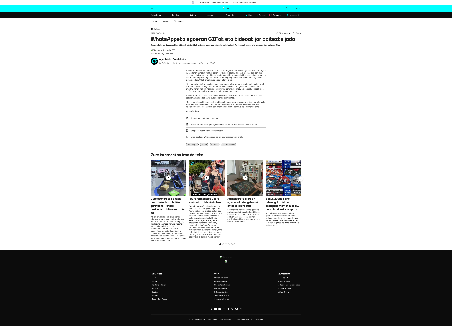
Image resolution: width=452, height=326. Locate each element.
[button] (300, 178)
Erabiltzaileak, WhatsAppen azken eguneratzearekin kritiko (217, 137)
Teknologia (192, 144)
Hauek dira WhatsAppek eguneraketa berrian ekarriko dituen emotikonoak (224, 124)
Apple (204, 144)
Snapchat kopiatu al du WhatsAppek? (207, 130)
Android (214, 144)
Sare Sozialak (229, 144)
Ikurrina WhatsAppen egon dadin (205, 118)
